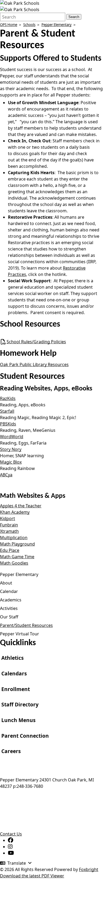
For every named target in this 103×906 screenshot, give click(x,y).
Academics (10, 600)
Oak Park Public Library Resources (34, 364)
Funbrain (9, 525)
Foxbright (88, 869)
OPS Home (8, 24)
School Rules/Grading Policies (36, 342)
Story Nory (10, 449)
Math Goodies (14, 563)
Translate (16, 863)
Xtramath (9, 531)
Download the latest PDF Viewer (32, 876)
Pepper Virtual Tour (19, 634)
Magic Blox (11, 462)
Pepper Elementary (56, 24)
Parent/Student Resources (26, 625)
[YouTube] (11, 853)
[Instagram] (10, 847)
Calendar (9, 591)
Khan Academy (15, 512)
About (6, 583)
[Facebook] (10, 840)
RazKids (8, 398)
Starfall (7, 411)
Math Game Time (17, 557)
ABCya (6, 475)
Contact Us (11, 834)
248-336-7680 (30, 786)
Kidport (7, 518)
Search (73, 17)
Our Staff (9, 617)
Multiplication (13, 537)
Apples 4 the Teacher (20, 506)
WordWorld (11, 436)
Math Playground (17, 544)
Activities (9, 608)
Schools (29, 24)
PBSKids (8, 424)
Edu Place (9, 550)
